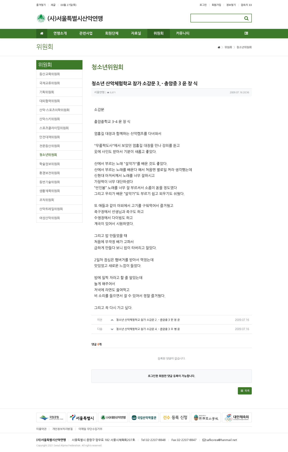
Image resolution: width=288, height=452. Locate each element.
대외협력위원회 (49, 100)
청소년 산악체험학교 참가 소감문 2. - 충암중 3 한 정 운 (148, 319)
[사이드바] (246, 33)
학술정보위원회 (49, 164)
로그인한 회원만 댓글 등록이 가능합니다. (171, 376)
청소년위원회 (244, 47)
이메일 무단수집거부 (90, 429)
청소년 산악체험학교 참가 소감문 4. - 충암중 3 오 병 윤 (148, 329)
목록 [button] (247, 390)
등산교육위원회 (49, 74)
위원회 (228, 47)
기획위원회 (46, 92)
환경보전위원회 (49, 173)
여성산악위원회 (49, 218)
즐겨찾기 (41, 5)
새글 (53, 5)
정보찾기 (231, 5)
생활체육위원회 (49, 190)
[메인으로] (41, 33)
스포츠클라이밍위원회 (54, 128)
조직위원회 (46, 199)
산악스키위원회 (49, 119)
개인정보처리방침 (62, 429)
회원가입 (216, 5)
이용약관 (41, 429)
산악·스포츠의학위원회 (54, 110)
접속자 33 (246, 5)
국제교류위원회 (49, 83)
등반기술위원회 (49, 182)
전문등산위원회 (49, 145)
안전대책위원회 (49, 137)
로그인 (203, 5)
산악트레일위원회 (51, 208)
